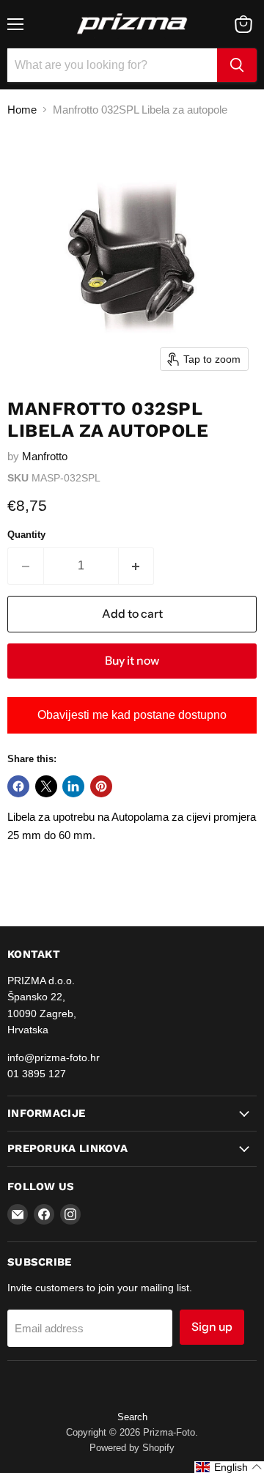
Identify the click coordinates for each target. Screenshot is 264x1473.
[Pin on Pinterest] (101, 786)
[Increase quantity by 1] (137, 565)
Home (22, 109)
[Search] (237, 65)
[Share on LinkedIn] (73, 786)
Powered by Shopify (132, 1447)
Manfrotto (44, 456)
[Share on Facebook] (18, 786)
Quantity (26, 534)
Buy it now (132, 661)
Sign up (211, 1327)
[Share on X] (46, 786)
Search (132, 1416)
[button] (229, 1467)
